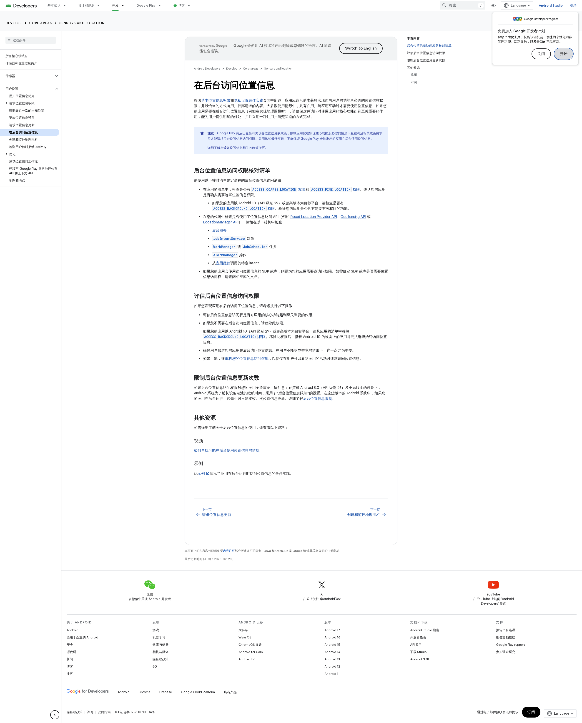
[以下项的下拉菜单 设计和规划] (100, 5)
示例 (201, 473)
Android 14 (332, 652)
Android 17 (332, 630)
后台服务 (219, 230)
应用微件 (223, 263)
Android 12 (332, 666)
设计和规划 (86, 5)
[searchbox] (30, 40)
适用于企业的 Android (82, 637)
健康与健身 (160, 645)
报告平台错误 (505, 630)
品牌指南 (104, 712)
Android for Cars (250, 652)
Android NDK (419, 659)
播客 (70, 674)
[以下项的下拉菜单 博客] (191, 5)
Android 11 (332, 674)
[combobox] (462, 5)
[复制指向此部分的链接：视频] (207, 441)
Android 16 (332, 637)
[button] (27, 76)
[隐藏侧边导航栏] (54, 714)
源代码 (71, 652)
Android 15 (332, 645)
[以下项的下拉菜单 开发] (125, 5)
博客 (181, 5)
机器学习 (159, 637)
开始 (563, 54)
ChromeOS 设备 (250, 645)
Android (72, 630)
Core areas (40, 23)
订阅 (531, 712)
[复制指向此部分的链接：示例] (207, 464)
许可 (90, 712)
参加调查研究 (505, 652)
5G (155, 666)
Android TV (246, 659)
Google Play (146, 5)
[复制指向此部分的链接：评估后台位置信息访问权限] (263, 296)
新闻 (70, 659)
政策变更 (258, 148)
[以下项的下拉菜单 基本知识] (66, 5)
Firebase (165, 692)
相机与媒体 (160, 652)
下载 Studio (418, 652)
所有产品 (230, 692)
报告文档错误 (505, 637)
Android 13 (332, 659)
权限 (279, 189)
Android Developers (207, 68)
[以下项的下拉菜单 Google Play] (162, 5)
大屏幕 (243, 630)
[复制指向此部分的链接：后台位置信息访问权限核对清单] (274, 171)
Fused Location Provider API (313, 217)
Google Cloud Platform (198, 692)
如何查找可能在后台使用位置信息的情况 (226, 450)
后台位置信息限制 (317, 398)
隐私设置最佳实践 (248, 100)
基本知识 (54, 5)
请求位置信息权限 (215, 100)
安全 (70, 645)
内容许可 (229, 551)
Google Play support (510, 645)
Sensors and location (82, 23)
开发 (115, 5)
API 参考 (416, 645)
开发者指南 (418, 637)
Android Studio (551, 5)
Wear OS (244, 637)
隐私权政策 (160, 659)
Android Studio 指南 (424, 630)
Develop (13, 23)
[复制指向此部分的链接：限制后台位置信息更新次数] (263, 378)
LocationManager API (220, 222)
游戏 (156, 630)
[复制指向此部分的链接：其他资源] (220, 418)
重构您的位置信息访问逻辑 (246, 358)
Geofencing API (353, 217)
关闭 (541, 54)
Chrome (144, 692)
